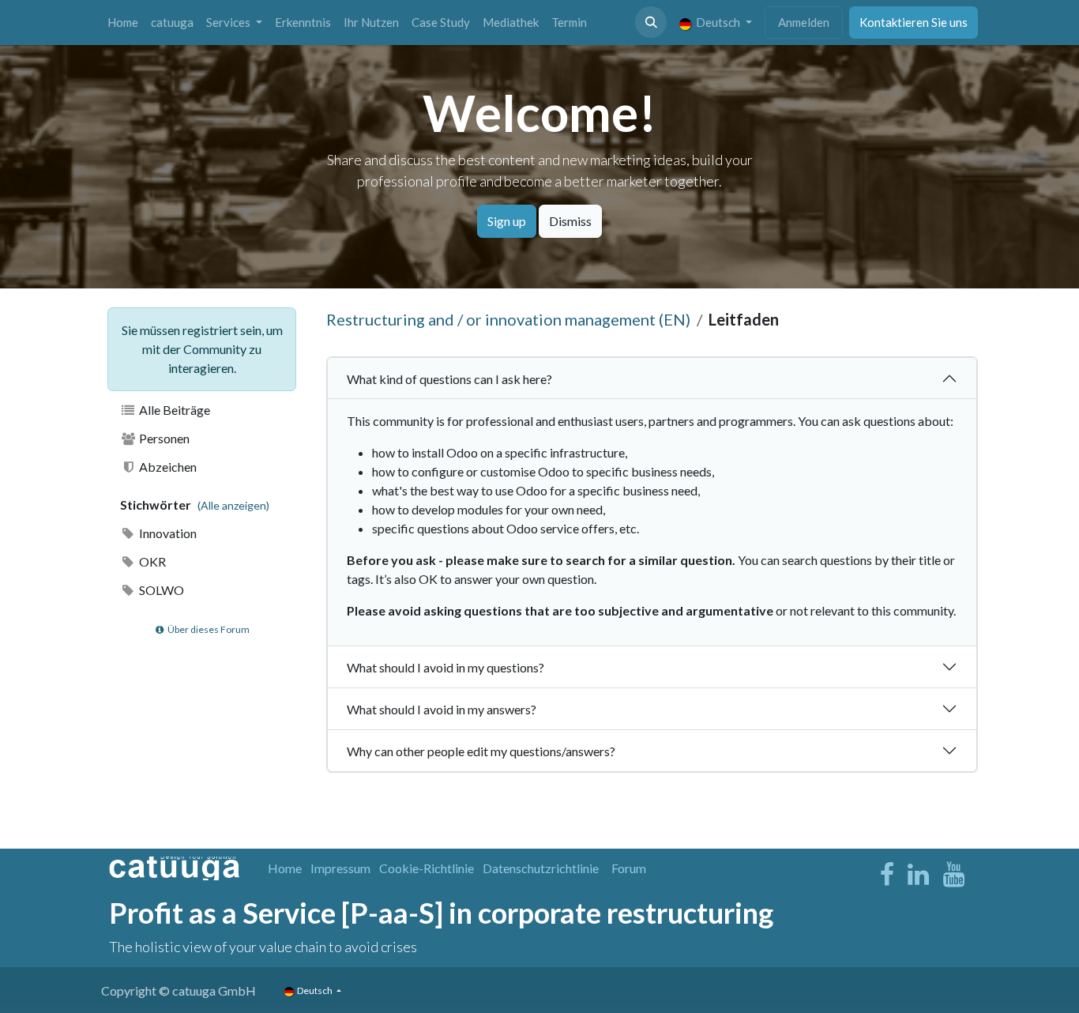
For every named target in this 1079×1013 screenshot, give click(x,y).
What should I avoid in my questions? (445, 667)
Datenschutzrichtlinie (541, 868)
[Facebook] (887, 875)
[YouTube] (954, 875)
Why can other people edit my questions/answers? (481, 751)
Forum (628, 868)
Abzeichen (167, 466)
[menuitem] (123, 22)
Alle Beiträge (173, 409)
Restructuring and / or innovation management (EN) (508, 319)
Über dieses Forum (208, 629)
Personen (163, 438)
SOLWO (160, 589)
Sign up (506, 220)
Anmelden (803, 22)
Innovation (167, 532)
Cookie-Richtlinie (426, 868)
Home (285, 868)
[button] (651, 22)
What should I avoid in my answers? (441, 709)
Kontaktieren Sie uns (913, 22)
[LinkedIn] (918, 875)
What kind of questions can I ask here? (449, 378)
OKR (151, 561)
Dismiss (570, 220)
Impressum (340, 868)
